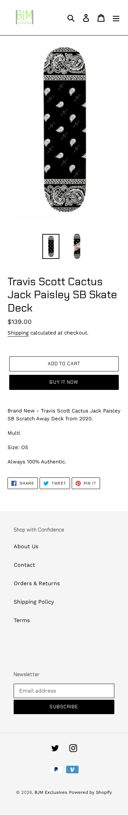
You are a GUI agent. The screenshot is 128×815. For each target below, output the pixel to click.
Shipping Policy (34, 602)
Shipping (18, 333)
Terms (22, 620)
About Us (26, 546)
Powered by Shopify (90, 792)
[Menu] (116, 17)
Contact (24, 565)
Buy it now (63, 382)
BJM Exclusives (50, 792)
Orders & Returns (37, 583)
